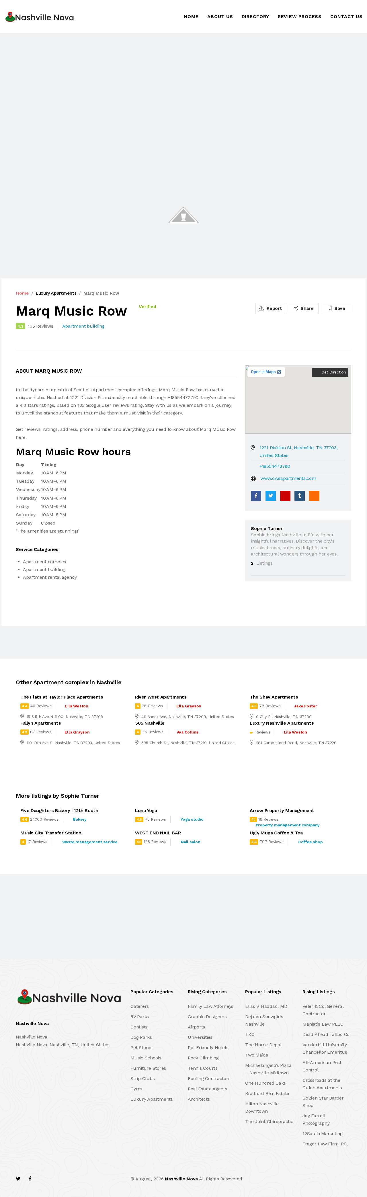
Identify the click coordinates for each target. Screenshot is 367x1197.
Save (339, 308)
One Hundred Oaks (265, 1083)
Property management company (288, 825)
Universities (200, 1037)
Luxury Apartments (56, 293)
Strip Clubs (142, 1078)
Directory (255, 16)
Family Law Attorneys (210, 1006)
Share (306, 308)
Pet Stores (141, 1047)
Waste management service (90, 842)
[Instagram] (54, 1179)
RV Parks (139, 1016)
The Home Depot (263, 1044)
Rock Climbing (203, 1058)
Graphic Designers (207, 1016)
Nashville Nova (181, 1179)
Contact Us (346, 16)
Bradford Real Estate (267, 1093)
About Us (220, 16)
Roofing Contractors (209, 1078)
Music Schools (145, 1058)
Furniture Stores (148, 1068)
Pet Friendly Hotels (208, 1047)
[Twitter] (271, 496)
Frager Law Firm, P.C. (325, 1144)
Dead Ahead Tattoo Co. (326, 1034)
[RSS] (314, 496)
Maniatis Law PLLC (322, 1024)
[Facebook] (256, 496)
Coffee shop (310, 842)
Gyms (136, 1089)
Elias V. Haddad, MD (266, 1006)
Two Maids (256, 1055)
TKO (249, 1034)
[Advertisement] (172, 75)
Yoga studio (192, 819)
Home (191, 16)
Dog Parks (141, 1037)
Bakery (80, 819)
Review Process (300, 16)
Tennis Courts (203, 1068)
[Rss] (67, 1179)
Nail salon (190, 842)
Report (273, 308)
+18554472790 (274, 466)
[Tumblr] (299, 496)
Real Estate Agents (207, 1089)
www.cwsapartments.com (288, 478)
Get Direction (333, 372)
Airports (196, 1027)
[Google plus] (285, 496)
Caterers (139, 1006)
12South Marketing (322, 1133)
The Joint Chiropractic (269, 1121)
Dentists (139, 1027)
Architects (199, 1099)
